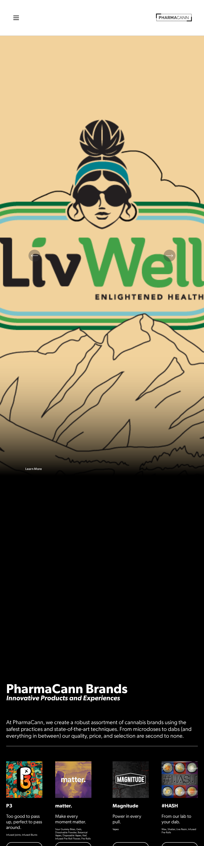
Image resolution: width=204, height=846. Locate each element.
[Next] (170, 256)
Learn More (33, 469)
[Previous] (34, 256)
